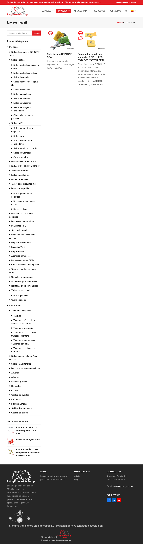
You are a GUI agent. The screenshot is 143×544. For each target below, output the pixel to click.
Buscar (37, 33)
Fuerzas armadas (19, 404)
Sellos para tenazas (22, 153)
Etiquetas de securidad (21, 242)
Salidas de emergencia (21, 408)
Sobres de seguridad (20, 230)
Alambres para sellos (21, 256)
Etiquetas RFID (18, 251)
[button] (126, 10)
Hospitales (16, 386)
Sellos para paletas (22, 94)
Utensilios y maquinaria (22, 277)
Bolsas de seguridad (20, 188)
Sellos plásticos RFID (23, 89)
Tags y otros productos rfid (23, 184)
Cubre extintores (18, 300)
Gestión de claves (19, 413)
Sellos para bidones (22, 103)
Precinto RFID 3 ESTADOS (23, 161)
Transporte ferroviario (23, 328)
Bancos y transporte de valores (25, 368)
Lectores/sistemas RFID (22, 260)
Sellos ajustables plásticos (25, 73)
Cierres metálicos (21, 157)
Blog (76, 479)
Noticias (77, 476)
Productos (14, 47)
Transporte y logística (21, 310)
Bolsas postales (20, 295)
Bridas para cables (19, 179)
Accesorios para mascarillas (24, 281)
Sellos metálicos (18, 123)
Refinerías (16, 399)
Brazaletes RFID (19, 226)
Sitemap (45, 537)
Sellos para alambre (20, 175)
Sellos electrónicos (19, 170)
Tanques (17, 316)
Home (120, 22)
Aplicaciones (15, 305)
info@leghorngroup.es (127, 2)
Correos (15, 390)
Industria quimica (19, 381)
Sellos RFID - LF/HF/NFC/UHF (25, 166)
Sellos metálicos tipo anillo (25, 148)
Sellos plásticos (18, 60)
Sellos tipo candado (22, 77)
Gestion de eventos (20, 395)
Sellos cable (18, 136)
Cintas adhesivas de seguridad (25, 264)
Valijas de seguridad (20, 290)
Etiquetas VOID (18, 247)
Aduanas (15, 373)
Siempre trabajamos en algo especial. (83, 2)
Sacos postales (20, 209)
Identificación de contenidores (24, 286)
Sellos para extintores (21, 364)
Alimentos (15, 377)
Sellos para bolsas (21, 98)
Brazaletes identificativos (22, 221)
